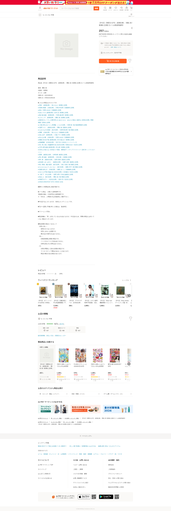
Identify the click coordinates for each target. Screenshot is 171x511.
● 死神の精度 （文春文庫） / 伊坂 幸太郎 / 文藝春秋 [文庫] (56, 107)
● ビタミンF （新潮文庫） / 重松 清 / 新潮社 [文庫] (53, 117)
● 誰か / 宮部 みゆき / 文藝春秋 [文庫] (49, 110)
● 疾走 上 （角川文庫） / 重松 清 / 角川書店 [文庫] (53, 177)
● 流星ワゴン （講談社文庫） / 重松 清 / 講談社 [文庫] (54, 127)
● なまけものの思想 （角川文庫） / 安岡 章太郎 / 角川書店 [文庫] (58, 130)
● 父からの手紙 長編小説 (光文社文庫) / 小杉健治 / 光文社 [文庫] (58, 172)
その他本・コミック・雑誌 (72, 418)
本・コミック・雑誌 (56, 418)
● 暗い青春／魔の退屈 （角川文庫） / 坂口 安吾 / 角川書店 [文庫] (58, 164)
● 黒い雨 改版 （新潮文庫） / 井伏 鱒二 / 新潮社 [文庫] (55, 157)
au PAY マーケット (43, 418)
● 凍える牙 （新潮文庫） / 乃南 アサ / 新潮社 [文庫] (54, 135)
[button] (132, 28)
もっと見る (125, 280)
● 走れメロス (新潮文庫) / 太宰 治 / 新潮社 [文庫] (53, 112)
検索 (96, 8)
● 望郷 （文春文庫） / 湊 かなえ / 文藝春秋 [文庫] (53, 132)
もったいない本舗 (55, 422)
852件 (62, 324)
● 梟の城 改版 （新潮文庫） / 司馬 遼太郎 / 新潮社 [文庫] (55, 115)
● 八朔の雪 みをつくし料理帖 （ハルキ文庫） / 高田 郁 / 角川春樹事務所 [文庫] (62, 125)
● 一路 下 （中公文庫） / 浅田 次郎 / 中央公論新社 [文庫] (55, 174)
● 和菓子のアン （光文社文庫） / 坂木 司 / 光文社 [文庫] (55, 179)
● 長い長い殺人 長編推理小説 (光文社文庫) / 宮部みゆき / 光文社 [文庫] (60, 145)
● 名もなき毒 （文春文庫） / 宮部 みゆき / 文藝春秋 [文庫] (56, 137)
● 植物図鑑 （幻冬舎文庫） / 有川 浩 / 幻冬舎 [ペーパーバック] (57, 142)
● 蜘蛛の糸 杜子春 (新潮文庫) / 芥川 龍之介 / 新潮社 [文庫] (56, 140)
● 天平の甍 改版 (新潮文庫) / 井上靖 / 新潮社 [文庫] (53, 147)
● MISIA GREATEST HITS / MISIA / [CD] (50, 182)
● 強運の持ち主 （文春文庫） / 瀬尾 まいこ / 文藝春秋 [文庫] (56, 169)
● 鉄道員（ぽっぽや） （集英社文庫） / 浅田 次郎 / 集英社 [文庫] (58, 162)
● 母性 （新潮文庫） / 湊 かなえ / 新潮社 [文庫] (52, 105)
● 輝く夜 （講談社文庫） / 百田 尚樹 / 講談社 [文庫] (54, 159)
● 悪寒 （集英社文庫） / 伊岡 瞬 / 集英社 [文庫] (52, 154)
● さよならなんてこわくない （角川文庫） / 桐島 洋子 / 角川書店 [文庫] (60, 167)
